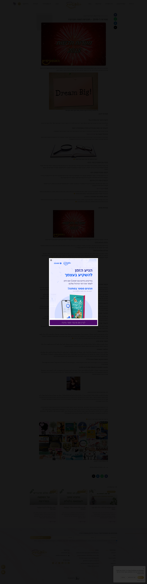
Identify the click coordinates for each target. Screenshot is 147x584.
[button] (51, 260)
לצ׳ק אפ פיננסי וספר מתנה (73, 322)
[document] (73, 292)
